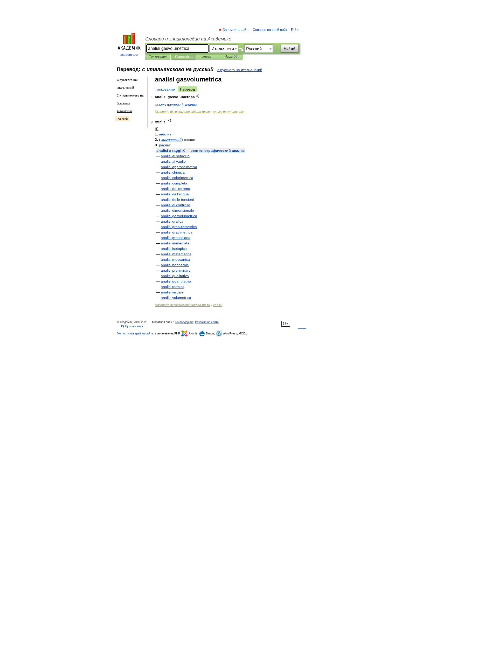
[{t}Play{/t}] (198, 96)
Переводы (182, 56)
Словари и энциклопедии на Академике (188, 39)
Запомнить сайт (235, 30)
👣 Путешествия (132, 326)
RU (293, 30)
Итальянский (125, 87)
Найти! (289, 48)
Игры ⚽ (231, 56)
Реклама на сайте (207, 322)
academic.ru (129, 55)
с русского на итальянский (239, 70)
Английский (124, 111)
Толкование (165, 89)
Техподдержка (184, 322)
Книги (206, 56)
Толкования (158, 56)
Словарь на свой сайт (270, 30)
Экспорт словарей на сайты (135, 333)
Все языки (123, 103)
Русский (122, 118)
